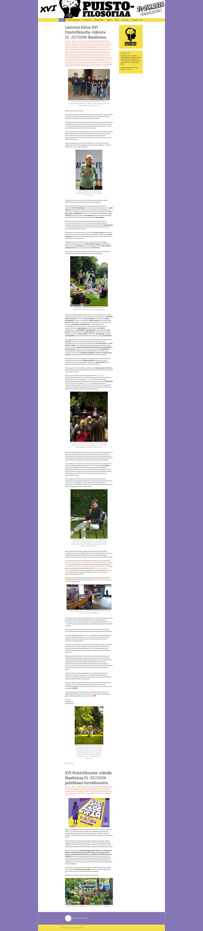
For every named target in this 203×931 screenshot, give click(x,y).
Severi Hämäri (106, 59)
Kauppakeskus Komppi (80, 51)
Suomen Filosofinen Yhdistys (96, 61)
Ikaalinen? (109, 20)
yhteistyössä (108, 631)
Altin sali (104, 41)
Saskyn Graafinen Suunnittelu (87, 59)
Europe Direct (76, 46)
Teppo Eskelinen (87, 62)
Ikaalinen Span (97, 568)
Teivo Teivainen (79, 62)
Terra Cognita (95, 62)
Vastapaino (106, 64)
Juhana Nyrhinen (93, 49)
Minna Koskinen (96, 54)
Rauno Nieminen (107, 57)
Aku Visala (86, 41)
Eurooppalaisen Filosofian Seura (79, 788)
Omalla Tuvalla (90, 379)
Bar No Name (86, 42)
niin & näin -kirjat (80, 56)
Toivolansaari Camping (70, 64)
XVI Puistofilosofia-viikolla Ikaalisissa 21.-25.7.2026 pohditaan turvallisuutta (88, 778)
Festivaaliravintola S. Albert (86, 46)
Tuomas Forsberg (80, 64)
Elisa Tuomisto (86, 44)
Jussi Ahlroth (109, 49)
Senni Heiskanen (98, 59)
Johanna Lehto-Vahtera (83, 49)
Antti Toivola (79, 42)
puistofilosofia (77, 57)
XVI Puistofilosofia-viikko (73, 20)
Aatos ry (82, 41)
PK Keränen (71, 57)
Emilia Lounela (93, 44)
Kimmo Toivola (97, 51)
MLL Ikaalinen (73, 56)
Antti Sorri (105, 66)
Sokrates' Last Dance (75, 61)
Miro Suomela (103, 54)
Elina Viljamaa (73, 44)
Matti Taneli (89, 54)
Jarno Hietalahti (73, 49)
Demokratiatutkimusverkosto (96, 42)
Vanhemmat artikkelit (77, 918)
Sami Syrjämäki (75, 59)
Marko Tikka (74, 54)
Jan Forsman (103, 47)
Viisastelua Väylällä (98, 20)
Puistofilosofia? (87, 20)
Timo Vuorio (109, 62)
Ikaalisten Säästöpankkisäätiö (88, 47)
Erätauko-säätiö (101, 44)
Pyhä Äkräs (100, 57)
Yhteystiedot (135, 20)
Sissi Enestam (86, 791)
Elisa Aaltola (79, 44)
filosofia (90, 788)
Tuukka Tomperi (94, 64)
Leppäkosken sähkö (88, 52)
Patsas (106, 56)
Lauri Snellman (79, 52)
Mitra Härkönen (90, 790)
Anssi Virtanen (72, 42)
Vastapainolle (95, 579)
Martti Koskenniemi (81, 54)
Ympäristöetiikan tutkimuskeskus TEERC (91, 66)
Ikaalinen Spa (101, 46)
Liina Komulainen (97, 52)
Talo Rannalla (100, 375)
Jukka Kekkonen (101, 49)
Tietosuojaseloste (64, 927)
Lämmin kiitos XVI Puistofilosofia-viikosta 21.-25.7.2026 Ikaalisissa (85, 32)
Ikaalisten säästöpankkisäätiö (84, 562)
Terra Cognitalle (103, 579)
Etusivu (62, 20)
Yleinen (75, 41)
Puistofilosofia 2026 (86, 57)
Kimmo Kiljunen (89, 51)
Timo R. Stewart (102, 62)
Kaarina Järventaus (69, 51)
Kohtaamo (103, 51)
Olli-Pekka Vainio (95, 56)
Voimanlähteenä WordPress (76, 927)
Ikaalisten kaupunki (70, 562)
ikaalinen (96, 46)
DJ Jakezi (106, 42)
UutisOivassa (87, 635)
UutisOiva (101, 64)
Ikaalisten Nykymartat (75, 47)
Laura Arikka (72, 52)
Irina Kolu (97, 47)
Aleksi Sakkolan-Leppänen (96, 41)
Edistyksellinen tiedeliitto (100, 786)
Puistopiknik (95, 57)
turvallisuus (87, 64)
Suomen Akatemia (84, 61)
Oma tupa (102, 56)
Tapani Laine (72, 62)
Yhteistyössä (125, 20)
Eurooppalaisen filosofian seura (83, 566)
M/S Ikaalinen (105, 52)
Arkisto (117, 20)
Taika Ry (105, 61)
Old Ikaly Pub (88, 56)
